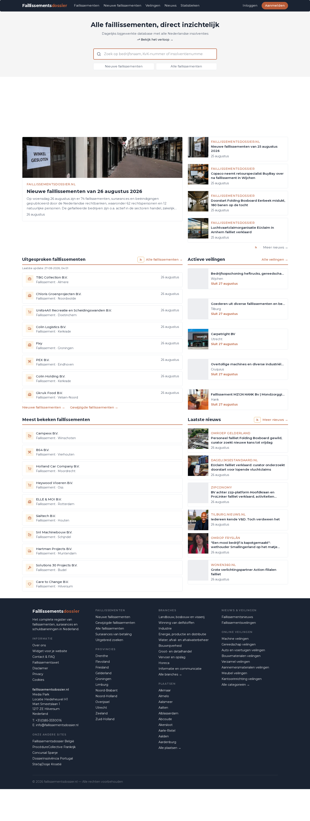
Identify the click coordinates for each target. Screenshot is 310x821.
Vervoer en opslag (172, 657)
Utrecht (101, 708)
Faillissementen (86, 5)
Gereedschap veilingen (239, 644)
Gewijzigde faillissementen (115, 623)
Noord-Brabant (106, 690)
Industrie (165, 628)
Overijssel (102, 702)
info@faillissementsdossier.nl (57, 725)
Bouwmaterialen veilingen (241, 656)
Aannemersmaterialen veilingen (245, 667)
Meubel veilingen (234, 673)
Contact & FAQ (43, 657)
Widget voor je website (49, 651)
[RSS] (256, 247)
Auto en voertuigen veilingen (243, 650)
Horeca (164, 663)
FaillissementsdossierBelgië (53, 741)
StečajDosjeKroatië (47, 764)
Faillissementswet (45, 662)
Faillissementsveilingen (239, 623)
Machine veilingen (235, 639)
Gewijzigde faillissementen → (94, 407)
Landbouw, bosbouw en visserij (182, 617)
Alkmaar (165, 690)
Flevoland (102, 662)
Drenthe (101, 656)
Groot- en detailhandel (175, 651)
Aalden (164, 736)
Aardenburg (167, 742)
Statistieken (190, 5)
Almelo (164, 696)
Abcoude (165, 719)
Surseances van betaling (113, 634)
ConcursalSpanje (45, 753)
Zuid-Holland (104, 719)
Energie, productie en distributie (182, 634)
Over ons (39, 645)
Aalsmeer (166, 702)
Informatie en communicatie (180, 669)
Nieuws (170, 5)
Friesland (102, 667)
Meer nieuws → (275, 247)
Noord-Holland (106, 696)
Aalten (163, 708)
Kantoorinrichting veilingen (242, 679)
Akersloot (166, 725)
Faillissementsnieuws (237, 617)
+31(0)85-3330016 (49, 720)
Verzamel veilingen (236, 662)
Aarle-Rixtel (167, 730)
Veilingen (153, 5)
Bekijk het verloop (157, 39)
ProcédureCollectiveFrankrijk (54, 747)
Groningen (103, 679)
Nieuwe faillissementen (122, 5)
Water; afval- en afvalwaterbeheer (184, 640)
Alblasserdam (168, 713)
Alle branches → (170, 674)
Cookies (38, 680)
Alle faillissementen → (164, 259)
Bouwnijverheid (170, 646)
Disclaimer (40, 668)
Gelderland (103, 673)
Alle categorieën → (236, 685)
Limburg (101, 685)
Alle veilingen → (275, 259)
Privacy (37, 674)
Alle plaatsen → (170, 748)
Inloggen (250, 5)
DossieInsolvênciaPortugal (52, 758)
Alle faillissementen (186, 66)
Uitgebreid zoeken (109, 640)
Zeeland (101, 713)
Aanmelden (275, 5)
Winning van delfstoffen (176, 623)
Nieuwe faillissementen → (43, 407)
